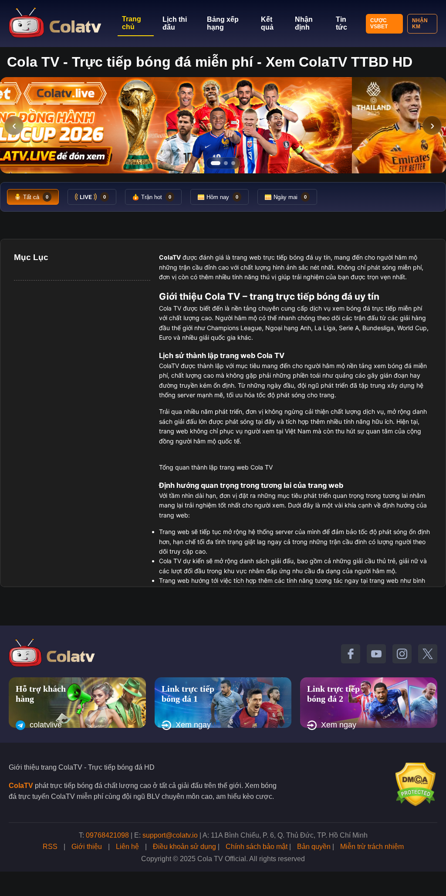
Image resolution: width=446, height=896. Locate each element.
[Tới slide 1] (215, 163)
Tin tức (341, 23)
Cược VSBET (379, 23)
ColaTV (21, 785)
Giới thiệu (86, 846)
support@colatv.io (170, 835)
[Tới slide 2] (226, 163)
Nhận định (304, 23)
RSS (50, 846)
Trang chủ (131, 22)
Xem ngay (193, 724)
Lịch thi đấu (174, 23)
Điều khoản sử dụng (184, 846)
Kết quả (267, 23)
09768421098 (107, 835)
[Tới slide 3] (233, 163)
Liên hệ (127, 846)
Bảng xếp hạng (223, 23)
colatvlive (46, 724)
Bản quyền (314, 846)
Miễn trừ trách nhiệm (372, 846)
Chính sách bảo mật (256, 846)
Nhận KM (420, 23)
